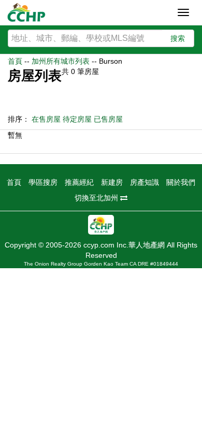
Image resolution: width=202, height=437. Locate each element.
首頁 (15, 61)
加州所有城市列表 (61, 61)
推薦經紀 (79, 182)
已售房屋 (108, 119)
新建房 (112, 182)
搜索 (177, 38)
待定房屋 (77, 119)
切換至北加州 (97, 198)
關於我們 (180, 182)
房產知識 (144, 182)
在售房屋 (46, 119)
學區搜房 (42, 182)
